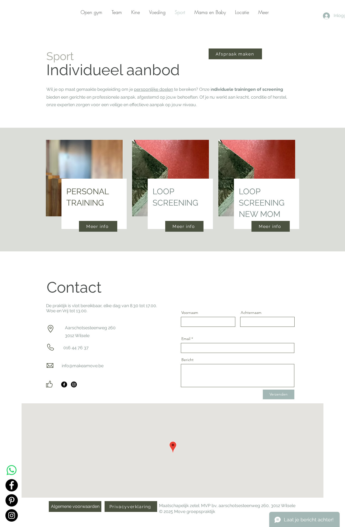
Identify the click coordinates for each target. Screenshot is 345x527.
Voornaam (189, 312)
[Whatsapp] (11, 470)
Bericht (187, 360)
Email (185, 339)
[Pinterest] (11, 500)
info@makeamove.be (83, 365)
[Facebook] (64, 384)
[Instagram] (74, 384)
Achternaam (251, 312)
